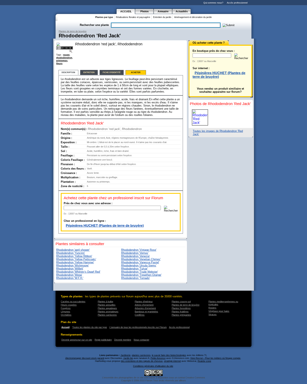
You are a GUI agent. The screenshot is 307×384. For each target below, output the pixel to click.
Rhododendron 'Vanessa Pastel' (140, 262)
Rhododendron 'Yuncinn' (70, 253)
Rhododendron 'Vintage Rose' (138, 249)
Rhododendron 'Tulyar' (134, 268)
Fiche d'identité (112, 72)
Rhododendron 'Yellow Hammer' (75, 262)
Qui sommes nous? (213, 2)
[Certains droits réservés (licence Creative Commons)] (64, 47)
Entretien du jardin (162, 17)
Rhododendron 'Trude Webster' (139, 271)
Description (68, 72)
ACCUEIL (126, 11)
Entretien (89, 72)
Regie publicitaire (103, 339)
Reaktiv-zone (204, 361)
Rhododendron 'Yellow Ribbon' (74, 256)
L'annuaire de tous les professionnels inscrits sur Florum (138, 327)
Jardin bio (128, 358)
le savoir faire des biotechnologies (169, 355)
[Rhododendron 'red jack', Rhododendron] (71, 51)
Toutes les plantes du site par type (89, 327)
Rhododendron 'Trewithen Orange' (141, 274)
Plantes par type (104, 17)
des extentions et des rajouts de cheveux (142, 361)
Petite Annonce (158, 358)
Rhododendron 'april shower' (73, 249)
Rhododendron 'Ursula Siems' (138, 265)
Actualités (182, 11)
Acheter (136, 72)
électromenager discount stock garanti (84, 358)
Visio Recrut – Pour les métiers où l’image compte (215, 358)
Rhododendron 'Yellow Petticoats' (76, 259)
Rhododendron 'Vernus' (134, 253)
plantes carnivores (141, 355)
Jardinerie (126, 355)
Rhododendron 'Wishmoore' (72, 265)
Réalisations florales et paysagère (133, 17)
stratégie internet (172, 361)
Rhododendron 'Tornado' (135, 278)
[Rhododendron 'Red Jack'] (200, 117)
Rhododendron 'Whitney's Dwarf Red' (78, 271)
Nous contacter (141, 339)
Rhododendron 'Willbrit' (69, 268)
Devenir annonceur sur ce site (76, 339)
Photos (144, 11)
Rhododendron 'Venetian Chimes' (141, 259)
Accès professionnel (237, 2)
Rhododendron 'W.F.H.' (69, 278)
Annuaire (163, 11)
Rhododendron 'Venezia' (135, 256)
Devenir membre (122, 339)
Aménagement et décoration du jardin (193, 17)
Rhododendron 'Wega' (69, 274)
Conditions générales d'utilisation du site (153, 366)
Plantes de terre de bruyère (72, 31)
